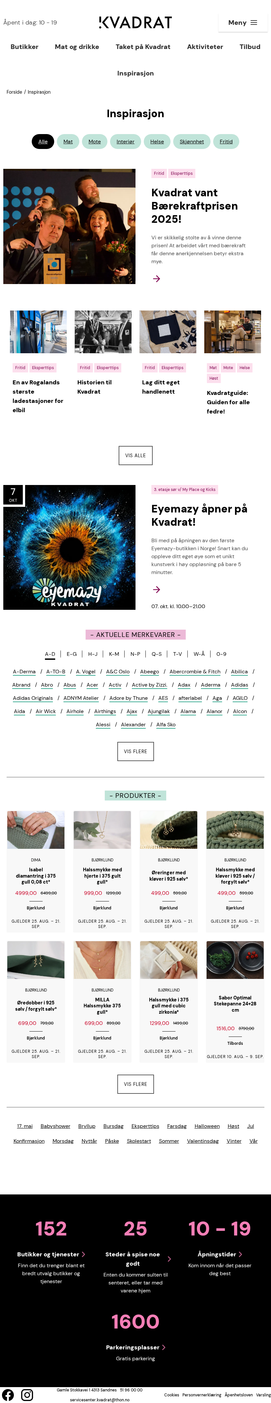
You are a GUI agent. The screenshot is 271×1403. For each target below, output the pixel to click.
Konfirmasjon (29, 1140)
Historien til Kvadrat (94, 387)
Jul (250, 1126)
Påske (112, 1140)
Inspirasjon (39, 92)
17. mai (25, 1126)
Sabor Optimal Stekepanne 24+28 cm (235, 1004)
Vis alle (139, 455)
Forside (14, 92)
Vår (254, 1140)
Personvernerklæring (201, 1395)
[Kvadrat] (135, 22)
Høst (233, 1126)
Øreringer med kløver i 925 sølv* (168, 876)
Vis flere (135, 1084)
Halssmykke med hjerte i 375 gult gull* (102, 876)
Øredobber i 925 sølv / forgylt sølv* (36, 1006)
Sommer (169, 1140)
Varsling (263, 1395)
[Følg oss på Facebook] (8, 1395)
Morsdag (63, 1140)
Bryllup (87, 1126)
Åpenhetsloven (239, 1395)
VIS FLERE (139, 751)
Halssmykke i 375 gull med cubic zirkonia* (169, 1006)
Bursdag (113, 1126)
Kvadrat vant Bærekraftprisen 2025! (194, 206)
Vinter (234, 1140)
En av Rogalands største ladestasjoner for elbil (38, 396)
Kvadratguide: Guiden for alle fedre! (228, 402)
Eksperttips (145, 1126)
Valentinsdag (203, 1140)
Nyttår (89, 1140)
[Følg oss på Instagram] (27, 1395)
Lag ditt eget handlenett (161, 387)
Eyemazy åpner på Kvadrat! (199, 515)
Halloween (207, 1126)
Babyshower (55, 1126)
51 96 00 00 (131, 1390)
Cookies (171, 1395)
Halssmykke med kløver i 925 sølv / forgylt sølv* (235, 876)
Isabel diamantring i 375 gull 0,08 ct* (36, 876)
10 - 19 (30, 22)
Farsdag (177, 1126)
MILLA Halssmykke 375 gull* (102, 1006)
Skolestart (139, 1140)
